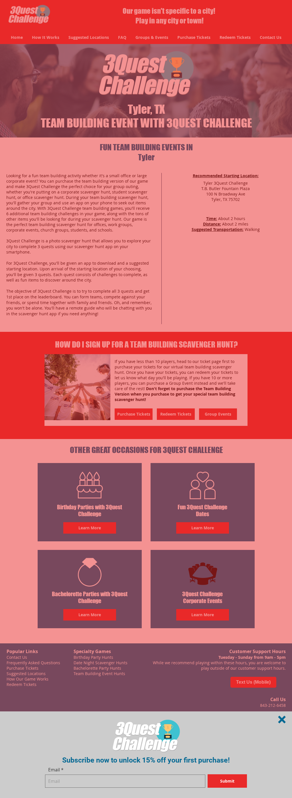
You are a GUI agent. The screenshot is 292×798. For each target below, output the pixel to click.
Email (54, 769)
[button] (282, 719)
